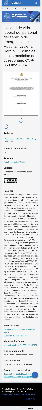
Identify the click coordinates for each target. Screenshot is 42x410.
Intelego (30, 408)
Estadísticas (30, 399)
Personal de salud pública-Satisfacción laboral (19, 330)
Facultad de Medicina (19, 8)
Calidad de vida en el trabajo (15, 335)
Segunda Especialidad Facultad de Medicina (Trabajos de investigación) (35, 8)
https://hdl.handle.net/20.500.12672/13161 (20, 345)
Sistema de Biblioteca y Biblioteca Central (18, 394)
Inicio (4, 8)
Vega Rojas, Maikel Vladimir (15, 162)
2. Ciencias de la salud (11, 8)
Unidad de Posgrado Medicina (27, 8)
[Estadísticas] (35, 3)
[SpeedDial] (35, 375)
